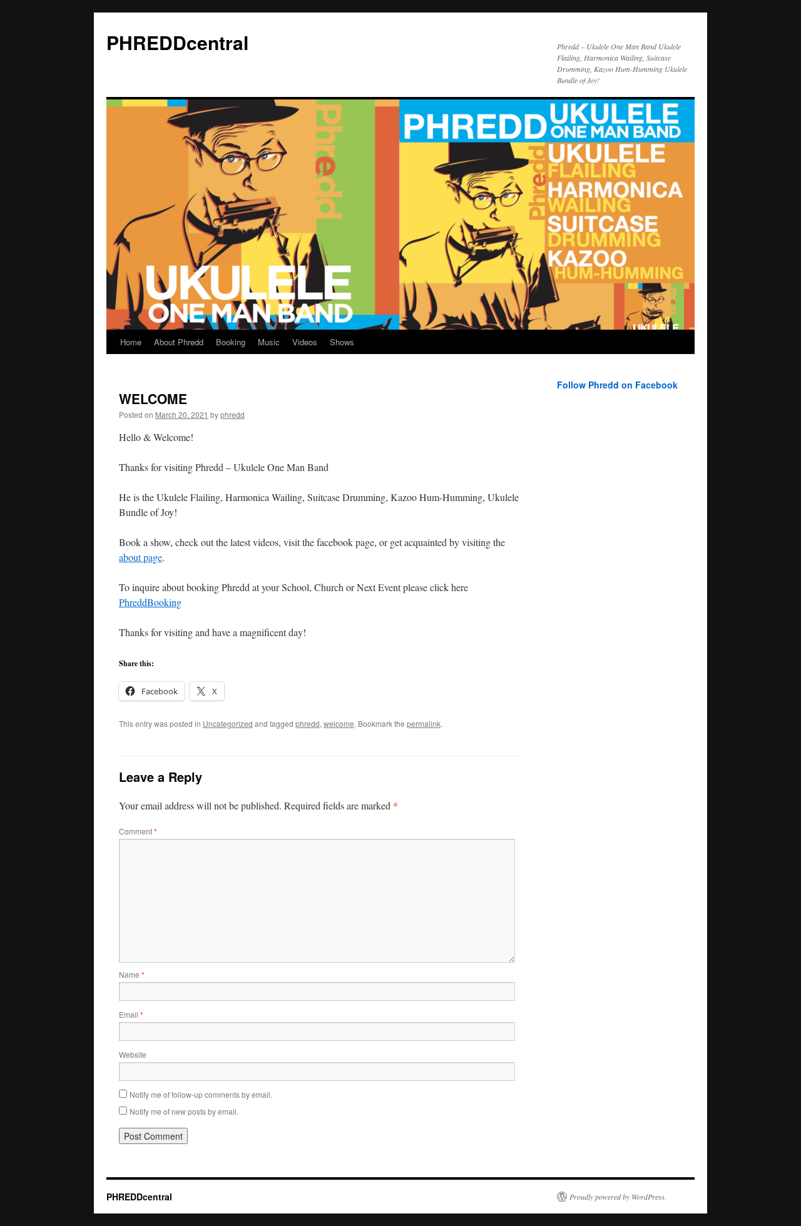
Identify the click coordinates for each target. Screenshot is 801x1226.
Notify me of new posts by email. (184, 1111)
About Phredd (178, 342)
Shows (342, 342)
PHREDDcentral (177, 42)
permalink (424, 723)
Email (131, 1014)
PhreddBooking (150, 602)
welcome (339, 723)
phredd (232, 414)
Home (130, 342)
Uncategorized (228, 723)
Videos (304, 342)
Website (132, 1054)
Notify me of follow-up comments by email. (201, 1094)
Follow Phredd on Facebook (617, 384)
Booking (230, 342)
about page (140, 557)
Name (132, 974)
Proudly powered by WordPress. (617, 1197)
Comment (138, 831)
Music (269, 342)
